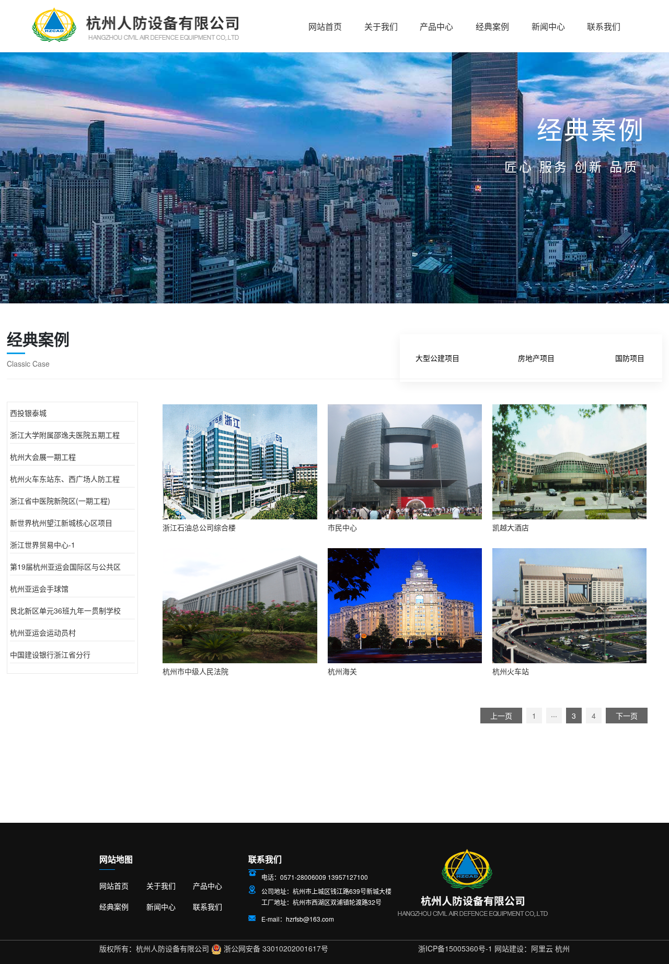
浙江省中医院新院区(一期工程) (60, 500)
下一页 (627, 715)
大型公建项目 (437, 358)
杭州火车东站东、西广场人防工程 (65, 478)
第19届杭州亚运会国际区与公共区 (65, 566)
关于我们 (381, 26)
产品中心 (436, 26)
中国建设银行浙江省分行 (50, 654)
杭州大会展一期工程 (43, 456)
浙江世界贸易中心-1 (42, 544)
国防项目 (629, 358)
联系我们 (603, 26)
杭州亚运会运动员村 (43, 632)
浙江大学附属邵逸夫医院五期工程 (65, 434)
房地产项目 (536, 358)
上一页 (501, 715)
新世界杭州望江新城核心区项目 (61, 522)
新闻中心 (548, 26)
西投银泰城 (28, 412)
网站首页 (325, 26)
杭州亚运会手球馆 (39, 588)
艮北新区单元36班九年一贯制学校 (65, 610)
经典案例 (492, 26)
